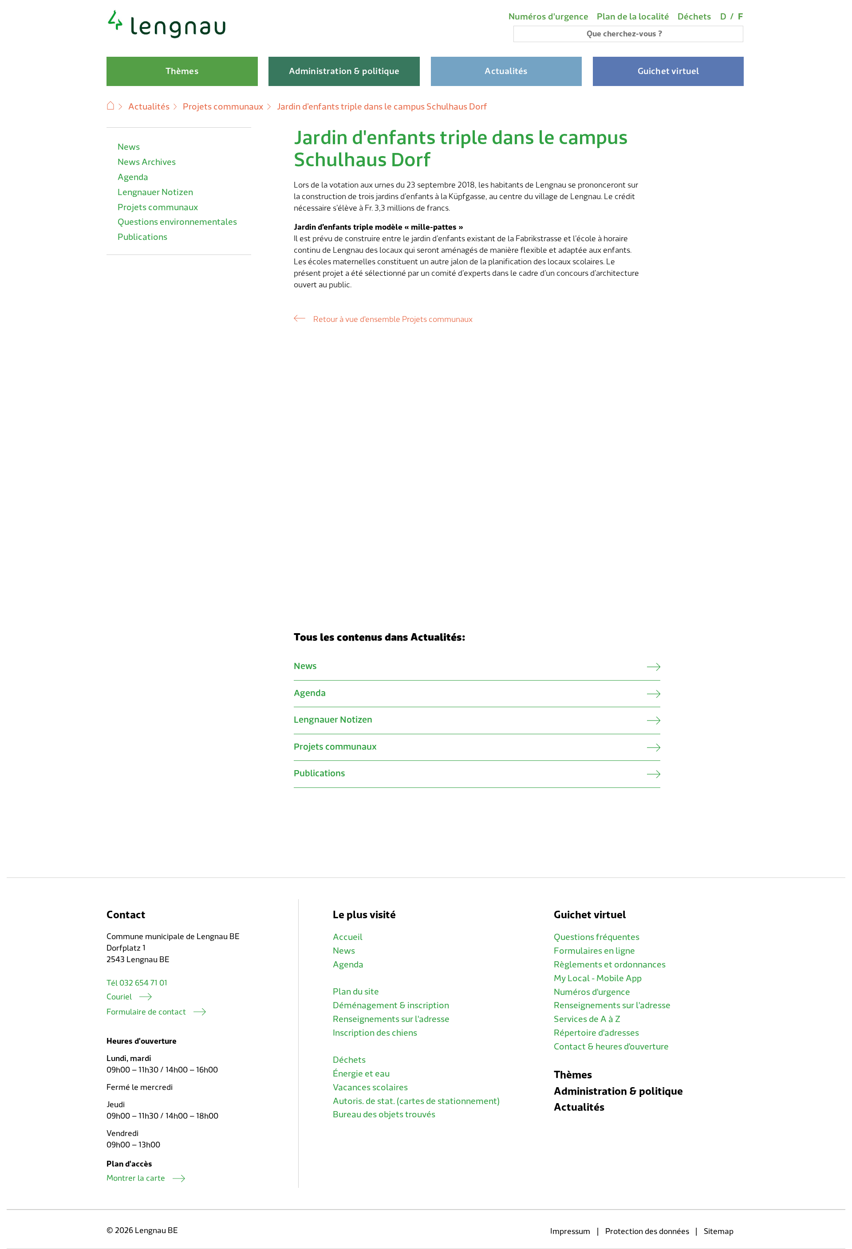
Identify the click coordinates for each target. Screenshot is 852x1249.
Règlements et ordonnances (610, 965)
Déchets (694, 17)
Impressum (570, 1231)
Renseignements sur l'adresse (391, 1019)
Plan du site (356, 992)
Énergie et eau (361, 1074)
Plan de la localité (633, 17)
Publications (142, 237)
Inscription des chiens (375, 1033)
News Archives (147, 162)
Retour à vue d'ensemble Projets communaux (392, 319)
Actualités (149, 107)
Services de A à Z (587, 1019)
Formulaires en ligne (594, 951)
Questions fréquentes (596, 937)
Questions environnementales (177, 222)
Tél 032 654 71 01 (136, 983)
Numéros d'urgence (548, 17)
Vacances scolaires (370, 1087)
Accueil (348, 937)
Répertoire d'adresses (596, 1033)
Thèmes (573, 1075)
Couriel (119, 996)
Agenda (133, 177)
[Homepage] (167, 37)
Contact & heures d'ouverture (611, 1047)
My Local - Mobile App (598, 978)
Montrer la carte (135, 1178)
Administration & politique (618, 1091)
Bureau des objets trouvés (384, 1114)
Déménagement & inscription (391, 1005)
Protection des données (647, 1231)
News (129, 147)
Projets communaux (223, 107)
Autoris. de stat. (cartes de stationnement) (416, 1101)
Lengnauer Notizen (155, 192)
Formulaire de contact (146, 1012)
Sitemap (719, 1231)
